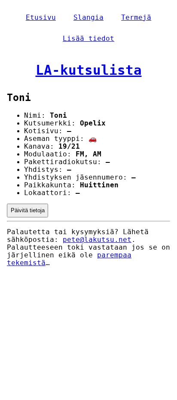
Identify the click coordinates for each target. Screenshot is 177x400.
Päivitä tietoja (28, 210)
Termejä (136, 17)
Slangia (88, 17)
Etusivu (41, 17)
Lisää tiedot (88, 39)
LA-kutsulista (89, 70)
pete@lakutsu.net (97, 240)
